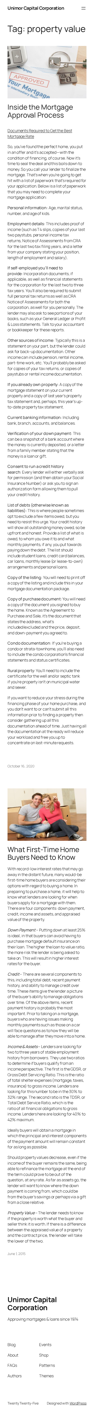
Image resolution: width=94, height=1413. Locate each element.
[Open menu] (83, 8)
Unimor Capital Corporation (36, 8)
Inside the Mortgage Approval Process (40, 111)
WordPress (78, 1403)
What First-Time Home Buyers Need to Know (43, 853)
